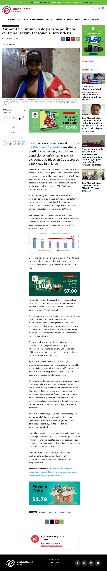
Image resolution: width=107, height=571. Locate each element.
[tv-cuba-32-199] (54, 132)
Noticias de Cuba (13, 26)
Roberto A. (12, 44)
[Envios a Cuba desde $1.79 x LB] (54, 505)
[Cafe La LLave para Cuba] (54, 284)
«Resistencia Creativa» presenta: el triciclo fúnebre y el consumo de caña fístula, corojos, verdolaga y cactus (52, 472)
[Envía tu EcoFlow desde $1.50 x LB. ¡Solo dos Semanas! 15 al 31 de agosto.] (93, 56)
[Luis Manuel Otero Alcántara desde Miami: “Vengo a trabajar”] (93, 174)
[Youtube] (103, 8)
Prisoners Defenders (56, 515)
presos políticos (65, 512)
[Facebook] (92, 8)
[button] (102, 12)
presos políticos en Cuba (38, 515)
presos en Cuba (52, 512)
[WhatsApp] (78, 39)
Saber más (87, 2)
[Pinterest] (73, 39)
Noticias (5, 26)
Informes (41, 512)
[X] (99, 8)
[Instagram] (95, 8)
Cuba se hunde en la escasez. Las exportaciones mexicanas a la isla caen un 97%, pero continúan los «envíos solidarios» (92, 157)
